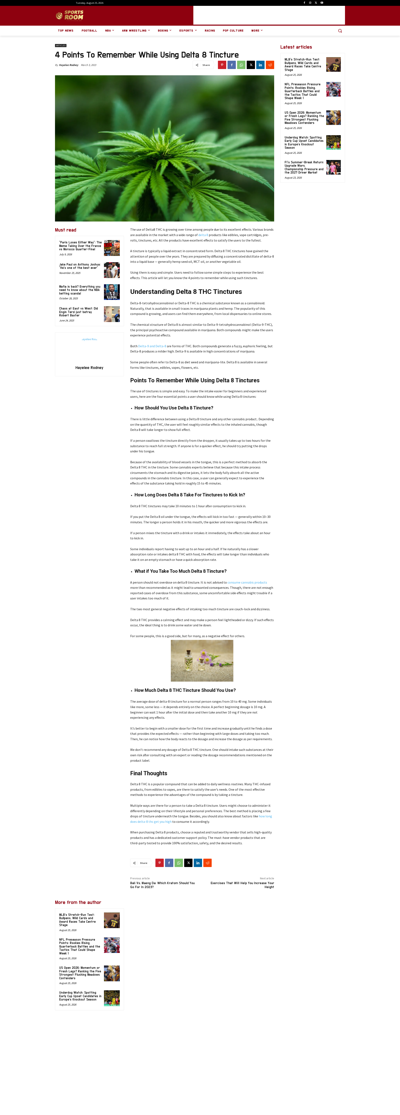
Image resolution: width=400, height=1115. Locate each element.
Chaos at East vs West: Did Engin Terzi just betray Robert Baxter (78, 312)
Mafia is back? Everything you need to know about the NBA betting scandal (79, 290)
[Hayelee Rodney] (89, 349)
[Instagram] (310, 3)
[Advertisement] (269, 15)
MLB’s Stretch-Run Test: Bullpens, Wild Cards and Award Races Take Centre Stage (303, 65)
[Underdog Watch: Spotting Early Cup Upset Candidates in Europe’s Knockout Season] (112, 998)
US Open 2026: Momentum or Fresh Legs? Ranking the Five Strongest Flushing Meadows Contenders (80, 973)
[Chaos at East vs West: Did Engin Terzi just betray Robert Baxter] (112, 314)
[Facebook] (304, 3)
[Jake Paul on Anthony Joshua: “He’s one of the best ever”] (112, 270)
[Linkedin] (260, 65)
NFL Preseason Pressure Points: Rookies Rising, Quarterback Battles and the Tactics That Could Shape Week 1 (79, 946)
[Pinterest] (222, 65)
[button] (340, 31)
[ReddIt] (270, 65)
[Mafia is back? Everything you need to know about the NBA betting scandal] (112, 292)
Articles (61, 45)
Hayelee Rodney (68, 65)
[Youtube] (321, 3)
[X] (316, 3)
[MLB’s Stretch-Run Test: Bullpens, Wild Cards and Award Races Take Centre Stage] (112, 920)
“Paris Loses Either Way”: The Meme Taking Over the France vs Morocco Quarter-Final (80, 246)
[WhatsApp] (241, 65)
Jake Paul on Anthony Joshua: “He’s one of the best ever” (79, 266)
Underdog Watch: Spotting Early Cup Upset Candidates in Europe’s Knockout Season (80, 996)
